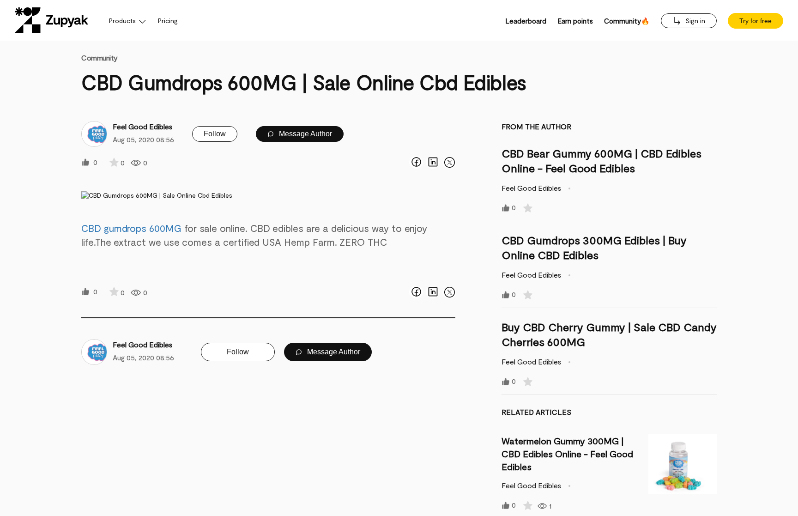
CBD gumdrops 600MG (131, 228)
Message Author (304, 134)
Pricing (168, 20)
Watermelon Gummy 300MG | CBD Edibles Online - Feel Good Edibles (567, 453)
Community (99, 57)
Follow (215, 134)
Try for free (755, 20)
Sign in (694, 20)
